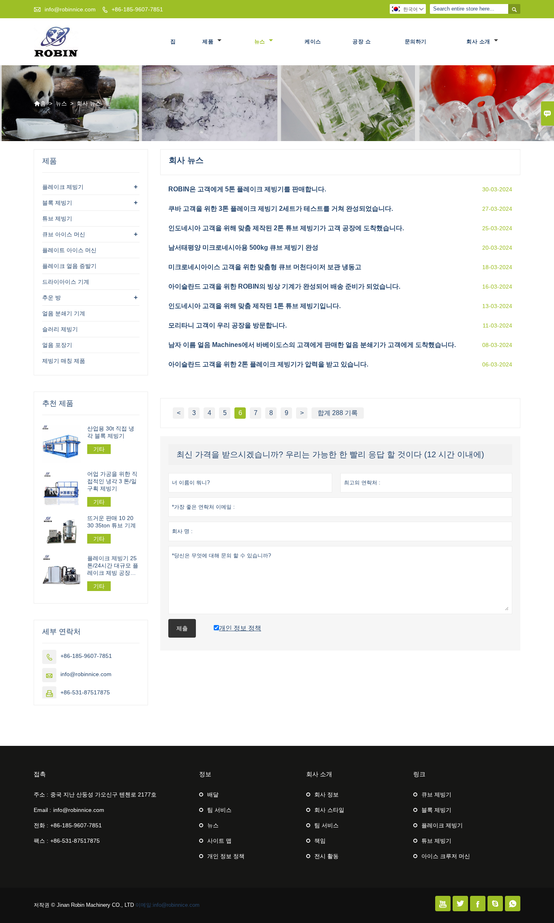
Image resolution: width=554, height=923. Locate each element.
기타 (99, 449)
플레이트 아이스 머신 (69, 250)
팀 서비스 (219, 810)
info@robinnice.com (70, 9)
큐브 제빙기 (436, 794)
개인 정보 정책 (226, 856)
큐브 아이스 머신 (63, 234)
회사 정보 (326, 794)
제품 (208, 42)
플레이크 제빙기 (63, 187)
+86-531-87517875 (85, 692)
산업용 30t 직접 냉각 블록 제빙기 (110, 432)
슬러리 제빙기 (60, 329)
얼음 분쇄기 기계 (63, 313)
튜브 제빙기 (57, 218)
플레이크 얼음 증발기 (69, 266)
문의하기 (416, 42)
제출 (182, 628)
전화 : (41, 825)
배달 (213, 794)
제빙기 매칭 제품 (63, 361)
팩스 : (41, 840)
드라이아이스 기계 (65, 281)
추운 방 (51, 297)
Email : (42, 810)
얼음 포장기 (57, 345)
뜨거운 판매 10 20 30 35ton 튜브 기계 (111, 522)
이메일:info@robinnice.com (167, 905)
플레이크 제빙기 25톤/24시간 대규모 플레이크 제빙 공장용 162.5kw (112, 565)
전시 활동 (326, 856)
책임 (320, 840)
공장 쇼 (361, 42)
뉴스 (260, 42)
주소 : (41, 794)
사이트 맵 (219, 840)
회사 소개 (479, 42)
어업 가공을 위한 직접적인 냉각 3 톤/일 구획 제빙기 (112, 481)
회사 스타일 (329, 810)
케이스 (313, 42)
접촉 (40, 774)
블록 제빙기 (57, 202)
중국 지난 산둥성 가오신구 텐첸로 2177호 (103, 794)
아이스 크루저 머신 (445, 856)
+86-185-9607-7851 (137, 9)
